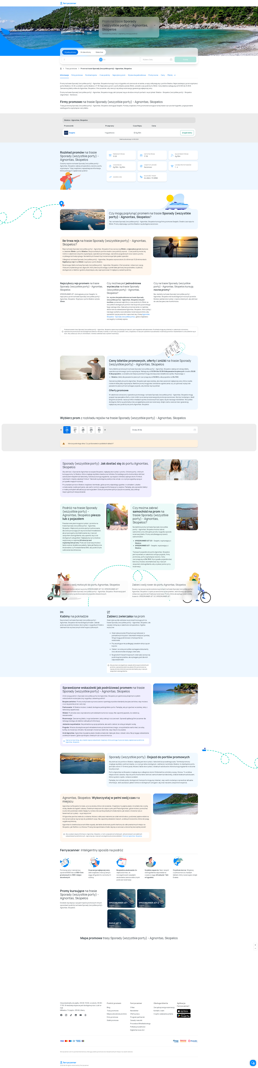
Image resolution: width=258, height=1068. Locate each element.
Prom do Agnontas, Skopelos (132, 836)
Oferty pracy (135, 1014)
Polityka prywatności (137, 1027)
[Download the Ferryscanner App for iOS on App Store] (184, 1011)
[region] (129, 970)
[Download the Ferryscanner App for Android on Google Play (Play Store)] (184, 1016)
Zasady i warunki (136, 1020)
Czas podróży (105, 75)
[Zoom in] (255, 945)
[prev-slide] (61, 430)
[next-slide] (105, 430)
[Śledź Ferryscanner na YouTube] (80, 1015)
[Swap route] (101, 59)
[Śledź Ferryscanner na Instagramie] (66, 1015)
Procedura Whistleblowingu (140, 1023)
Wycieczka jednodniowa (137, 75)
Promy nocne (153, 75)
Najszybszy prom (119, 75)
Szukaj (185, 59)
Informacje (64, 75)
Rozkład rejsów (91, 75)
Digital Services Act (137, 1030)
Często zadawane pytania (163, 1014)
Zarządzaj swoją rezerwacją (164, 1007)
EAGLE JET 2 (115, 923)
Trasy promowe (71, 68)
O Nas (132, 1007)
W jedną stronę (70, 52)
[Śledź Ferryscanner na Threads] (85, 1015)
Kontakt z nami (159, 1011)
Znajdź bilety (187, 133)
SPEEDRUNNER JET (118, 902)
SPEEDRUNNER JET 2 (149, 902)
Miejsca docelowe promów (117, 1014)
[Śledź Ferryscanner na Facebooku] (61, 1015)
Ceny (163, 75)
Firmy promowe (77, 75)
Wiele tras (99, 52)
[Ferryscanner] (68, 3)
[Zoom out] (255, 948)
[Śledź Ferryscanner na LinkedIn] (76, 1015)
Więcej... (170, 75)
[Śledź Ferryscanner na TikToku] (71, 1015)
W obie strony (86, 52)
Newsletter (134, 1011)
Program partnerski (137, 1017)
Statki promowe (113, 1020)
